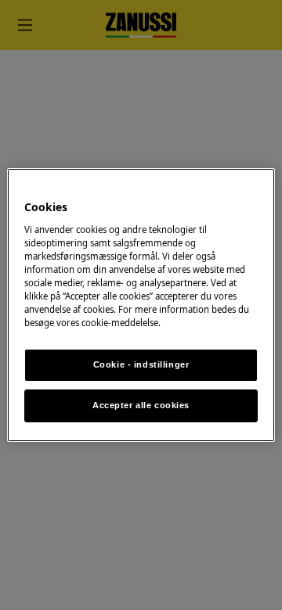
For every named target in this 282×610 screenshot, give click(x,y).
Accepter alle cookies (141, 405)
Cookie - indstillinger (141, 364)
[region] (141, 305)
